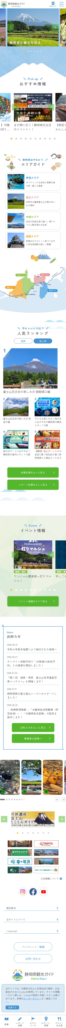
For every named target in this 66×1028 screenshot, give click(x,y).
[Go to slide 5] (14, 799)
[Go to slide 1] (2, 799)
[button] (25, 51)
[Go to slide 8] (21, 799)
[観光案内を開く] (57, 908)
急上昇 (42, 341)
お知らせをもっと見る (33, 727)
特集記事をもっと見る (33, 472)
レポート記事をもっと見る (33, 484)
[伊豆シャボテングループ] (46, 870)
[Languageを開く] (57, 931)
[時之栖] (20, 870)
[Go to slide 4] (11, 799)
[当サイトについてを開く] (57, 919)
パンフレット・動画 (33, 947)
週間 (23, 341)
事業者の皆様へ (33, 738)
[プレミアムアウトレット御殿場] (46, 852)
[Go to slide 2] (6, 799)
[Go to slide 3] (9, 799)
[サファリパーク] (20, 852)
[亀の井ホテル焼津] (20, 843)
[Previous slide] (10, 27)
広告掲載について (50, 878)
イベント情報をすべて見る (33, 601)
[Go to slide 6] (17, 799)
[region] (33, 780)
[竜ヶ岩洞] (20, 861)
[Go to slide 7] (19, 799)
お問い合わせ (33, 959)
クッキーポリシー (32, 998)
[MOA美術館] (46, 861)
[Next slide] (55, 27)
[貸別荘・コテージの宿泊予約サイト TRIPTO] (46, 843)
